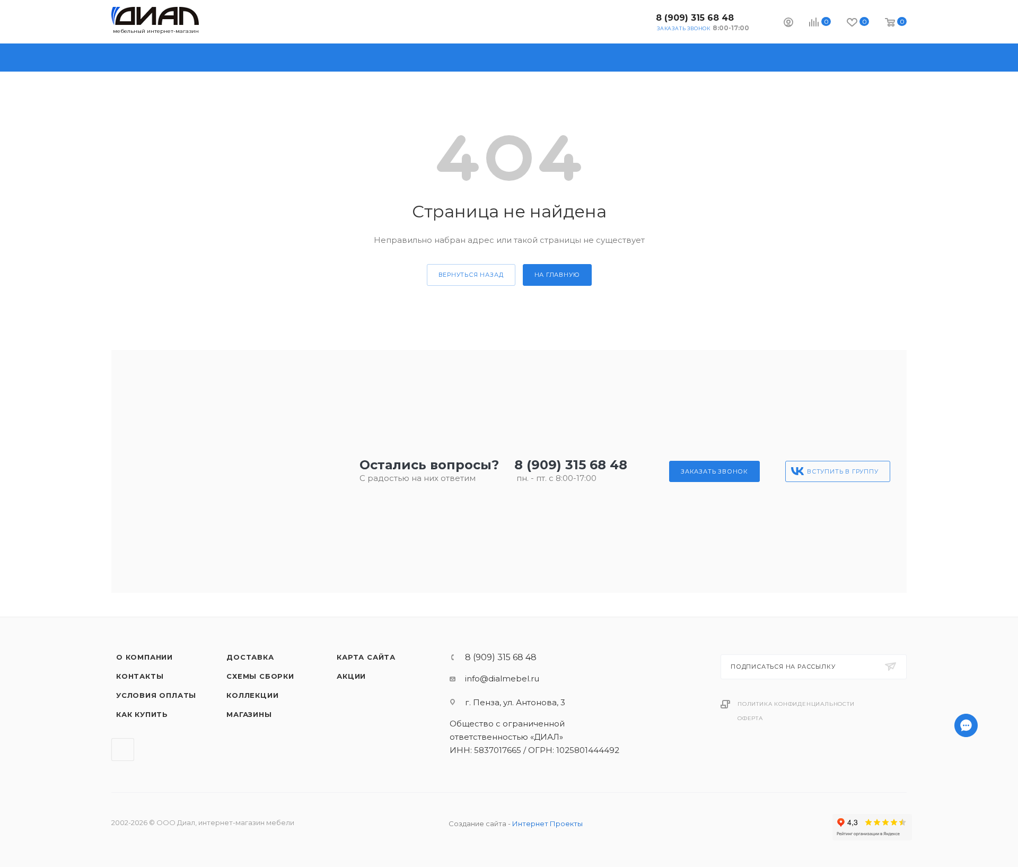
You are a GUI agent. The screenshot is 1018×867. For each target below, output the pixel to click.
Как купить (142, 714)
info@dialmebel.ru (502, 678)
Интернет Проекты (547, 823)
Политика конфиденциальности (796, 703)
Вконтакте (639, 21)
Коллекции (252, 695)
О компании (144, 657)
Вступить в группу (843, 471)
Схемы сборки (260, 676)
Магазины (248, 714)
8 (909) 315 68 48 (695, 18)
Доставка (250, 657)
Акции (351, 676)
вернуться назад (471, 274)
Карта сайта (366, 657)
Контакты (139, 676)
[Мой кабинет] (788, 23)
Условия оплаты (156, 695)
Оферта (750, 718)
